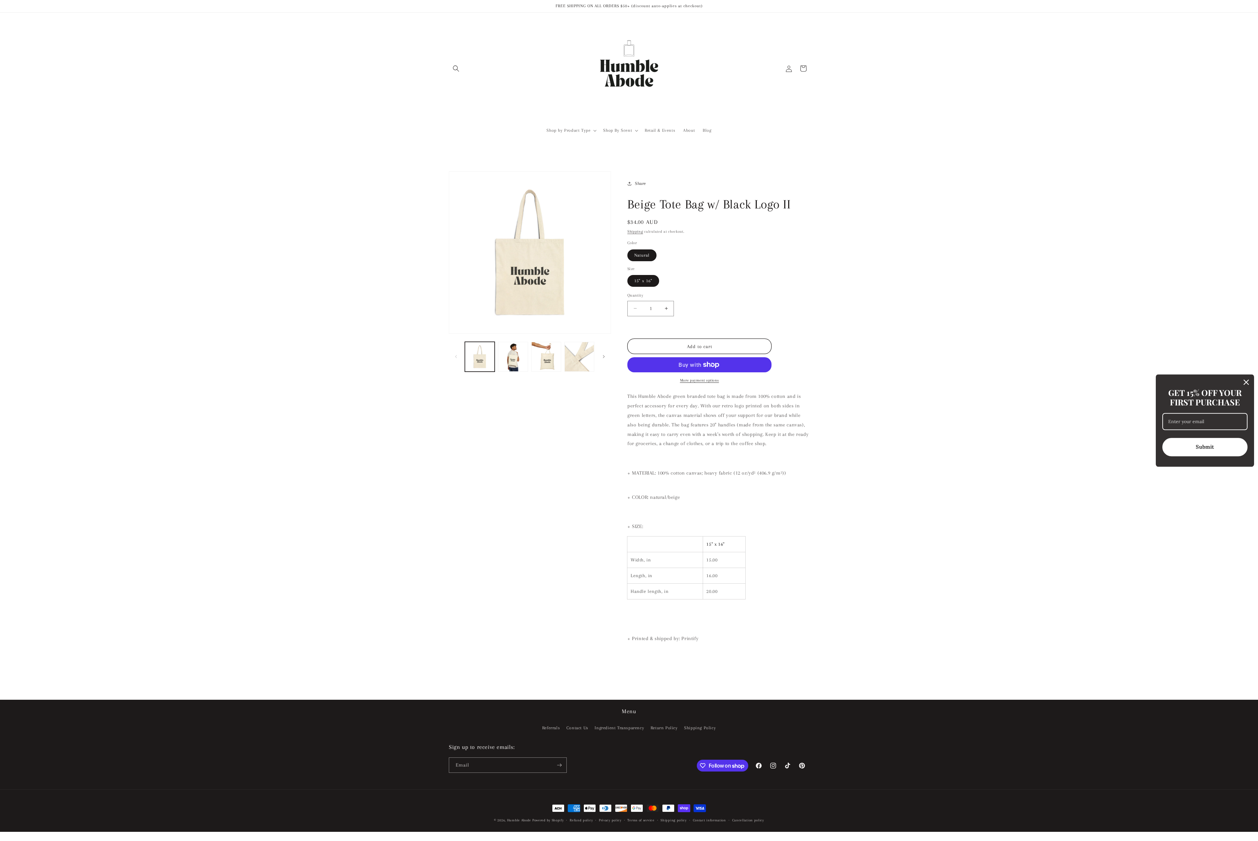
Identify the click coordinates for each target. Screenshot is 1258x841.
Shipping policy (673, 820)
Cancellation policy (748, 820)
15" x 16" (643, 280)
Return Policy (664, 727)
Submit (1205, 447)
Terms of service (640, 820)
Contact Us (577, 727)
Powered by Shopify (548, 820)
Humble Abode (519, 820)
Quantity (635, 295)
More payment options (699, 380)
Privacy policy (610, 820)
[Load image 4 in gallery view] (579, 357)
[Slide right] (604, 356)
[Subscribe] (559, 765)
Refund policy (581, 820)
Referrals (551, 727)
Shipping (635, 231)
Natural (642, 255)
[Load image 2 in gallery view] (513, 357)
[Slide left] (456, 356)
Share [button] (640, 183)
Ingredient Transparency (619, 727)
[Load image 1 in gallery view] (480, 357)
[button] (456, 68)
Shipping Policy (700, 727)
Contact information (709, 820)
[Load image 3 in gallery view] (546, 357)
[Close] (1246, 382)
